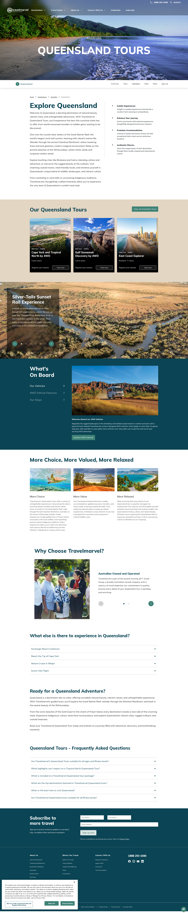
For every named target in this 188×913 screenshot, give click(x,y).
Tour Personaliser (101, 870)
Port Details (66, 873)
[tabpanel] (115, 404)
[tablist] (48, 384)
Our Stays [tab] (36, 399)
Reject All (51, 903)
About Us (34, 855)
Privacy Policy (124, 839)
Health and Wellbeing (69, 867)
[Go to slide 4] (35, 343)
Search (177, 2)
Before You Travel (70, 855)
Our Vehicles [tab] (37, 385)
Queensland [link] (65, 97)
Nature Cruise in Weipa (43, 663)
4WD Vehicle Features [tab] (43, 392)
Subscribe (130, 10)
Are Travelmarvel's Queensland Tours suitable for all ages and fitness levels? (70, 761)
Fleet (146, 84)
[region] (40, 895)
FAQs (155, 84)
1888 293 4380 (161, 2)
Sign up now (88, 832)
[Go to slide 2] (26, 343)
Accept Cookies (67, 903)
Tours (125, 84)
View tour (60, 268)
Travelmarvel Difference (37, 863)
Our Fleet (33, 877)
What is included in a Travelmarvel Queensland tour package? (62, 775)
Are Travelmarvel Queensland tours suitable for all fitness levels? (64, 797)
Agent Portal (99, 863)
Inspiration (116, 10)
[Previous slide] (14, 343)
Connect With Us (102, 855)
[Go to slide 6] (45, 343)
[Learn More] (129, 861)
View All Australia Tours (145, 209)
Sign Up (165, 84)
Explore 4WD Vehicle (83, 437)
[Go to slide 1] (21, 343)
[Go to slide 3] (31, 343)
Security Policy (127, 907)
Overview (115, 84)
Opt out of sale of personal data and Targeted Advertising (19, 904)
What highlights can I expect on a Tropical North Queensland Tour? (65, 768)
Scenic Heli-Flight (40, 670)
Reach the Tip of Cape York (45, 656)
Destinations (42, 97)
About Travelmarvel (36, 860)
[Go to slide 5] (40, 343)
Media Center (34, 873)
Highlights (136, 84)
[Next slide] (51, 343)
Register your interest (40, 268)
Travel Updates (67, 863)
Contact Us (98, 867)
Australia (54, 97)
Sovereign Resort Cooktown (45, 648)
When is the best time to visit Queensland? (53, 790)
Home (32, 97)
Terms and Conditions (88, 907)
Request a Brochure (101, 860)
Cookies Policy (103, 907)
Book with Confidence (37, 867)
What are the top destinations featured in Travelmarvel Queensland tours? (69, 783)
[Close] (74, 882)
